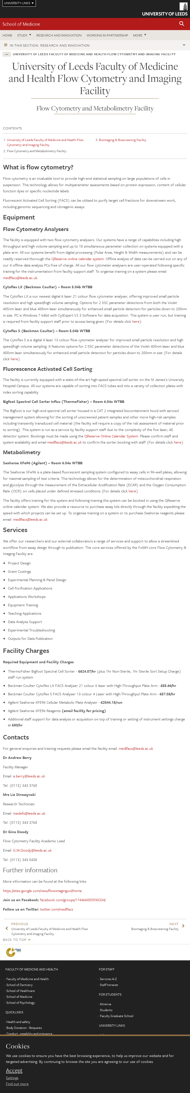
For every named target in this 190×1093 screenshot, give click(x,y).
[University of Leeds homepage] (165, 9)
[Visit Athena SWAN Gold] (14, 952)
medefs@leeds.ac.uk (29, 813)
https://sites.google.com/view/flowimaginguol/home (42, 890)
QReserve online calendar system (77, 258)
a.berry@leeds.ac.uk (29, 776)
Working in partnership (107, 35)
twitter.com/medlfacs (56, 909)
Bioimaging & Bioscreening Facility (122, 139)
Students (106, 1009)
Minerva (105, 1004)
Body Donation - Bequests (24, 1027)
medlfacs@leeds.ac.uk (20, 277)
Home (7, 35)
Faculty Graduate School (116, 1015)
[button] (182, 24)
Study (22, 35)
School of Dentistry (19, 984)
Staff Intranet (109, 984)
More (137, 35)
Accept (14, 1070)
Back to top (14, 939)
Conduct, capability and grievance (29, 1033)
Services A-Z (108, 978)
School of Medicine (21, 23)
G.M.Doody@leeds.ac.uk (32, 850)
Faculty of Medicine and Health (27, 978)
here (136, 321)
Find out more (17, 1083)
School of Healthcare (20, 990)
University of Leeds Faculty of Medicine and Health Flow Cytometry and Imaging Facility (45, 142)
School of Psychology (20, 1002)
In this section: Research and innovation (50, 45)
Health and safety (18, 1021)
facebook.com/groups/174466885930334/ (73, 899)
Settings (12, 1077)
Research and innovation (59, 35)
